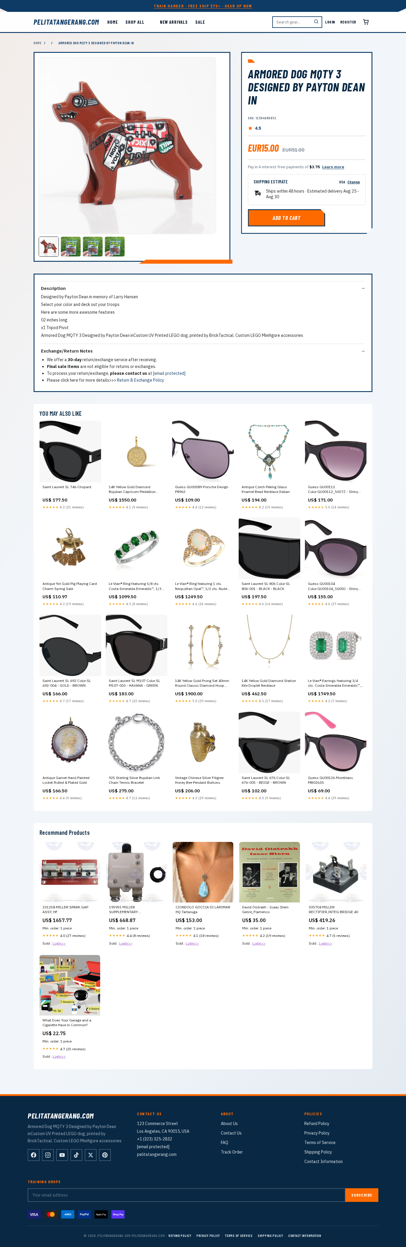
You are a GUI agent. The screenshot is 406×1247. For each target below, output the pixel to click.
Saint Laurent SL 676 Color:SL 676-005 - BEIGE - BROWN (266, 780)
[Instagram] (48, 1155)
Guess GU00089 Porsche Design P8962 (201, 489)
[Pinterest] (105, 1155)
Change (353, 182)
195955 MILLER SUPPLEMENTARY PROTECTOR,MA (123, 910)
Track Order (232, 1152)
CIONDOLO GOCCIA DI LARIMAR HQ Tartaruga (203, 909)
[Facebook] (34, 1155)
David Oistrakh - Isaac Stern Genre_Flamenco (265, 909)
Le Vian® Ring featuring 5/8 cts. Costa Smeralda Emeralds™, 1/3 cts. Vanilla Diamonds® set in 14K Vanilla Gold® (136, 586)
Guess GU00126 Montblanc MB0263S (330, 780)
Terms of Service (320, 1142)
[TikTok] (76, 1155)
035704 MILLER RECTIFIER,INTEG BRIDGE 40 (333, 909)
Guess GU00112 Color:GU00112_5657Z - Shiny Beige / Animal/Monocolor (333, 490)
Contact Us (231, 1133)
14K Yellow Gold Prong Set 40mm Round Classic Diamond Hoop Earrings (202, 683)
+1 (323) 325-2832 (154, 1139)
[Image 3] (93, 247)
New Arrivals (174, 22)
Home (112, 22)
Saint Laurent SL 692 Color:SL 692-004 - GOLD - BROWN (67, 683)
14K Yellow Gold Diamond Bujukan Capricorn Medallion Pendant (132, 490)
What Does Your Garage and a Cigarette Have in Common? (67, 1022)
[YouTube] (62, 1155)
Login (330, 22)
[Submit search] (316, 22)
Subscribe (361, 1194)
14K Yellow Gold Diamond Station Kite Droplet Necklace (269, 683)
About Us (229, 1123)
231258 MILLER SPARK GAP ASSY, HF (65, 909)
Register (348, 22)
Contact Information (323, 1161)
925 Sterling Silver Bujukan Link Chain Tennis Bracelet (134, 780)
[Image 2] (71, 247)
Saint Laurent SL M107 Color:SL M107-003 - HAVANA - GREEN (134, 683)
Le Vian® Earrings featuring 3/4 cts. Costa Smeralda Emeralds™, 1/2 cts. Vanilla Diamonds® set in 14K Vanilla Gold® (335, 683)
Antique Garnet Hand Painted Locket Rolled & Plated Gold (66, 780)
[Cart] (365, 21)
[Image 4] (115, 247)
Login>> (59, 943)
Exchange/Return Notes (67, 351)
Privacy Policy (317, 1133)
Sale (200, 22)
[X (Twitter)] (91, 1155)
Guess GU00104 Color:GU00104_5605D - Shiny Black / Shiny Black (333, 586)
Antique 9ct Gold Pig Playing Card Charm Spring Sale (70, 586)
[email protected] (169, 373)
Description (53, 288)
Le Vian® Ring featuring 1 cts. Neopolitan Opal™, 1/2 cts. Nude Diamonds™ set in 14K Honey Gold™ (201, 586)
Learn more (333, 166)
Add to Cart (286, 218)
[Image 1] (49, 247)
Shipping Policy (318, 1152)
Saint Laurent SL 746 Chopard (67, 487)
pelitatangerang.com (66, 22)
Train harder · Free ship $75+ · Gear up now (203, 5)
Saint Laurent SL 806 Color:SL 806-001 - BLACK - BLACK (266, 586)
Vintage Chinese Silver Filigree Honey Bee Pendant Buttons (199, 780)
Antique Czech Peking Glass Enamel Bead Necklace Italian (266, 489)
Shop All (134, 22)
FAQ (224, 1142)
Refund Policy (316, 1123)
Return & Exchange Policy (140, 380)
